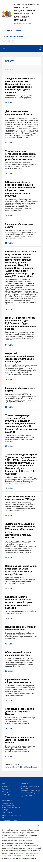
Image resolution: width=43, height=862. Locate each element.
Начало (8, 767)
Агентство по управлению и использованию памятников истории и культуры (11, 805)
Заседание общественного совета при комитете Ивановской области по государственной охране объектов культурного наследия (20, 85)
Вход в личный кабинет (13, 31)
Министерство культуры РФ (11, 816)
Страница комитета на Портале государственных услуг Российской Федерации (30, 789)
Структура (6, 795)
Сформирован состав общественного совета (18, 681)
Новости (24, 783)
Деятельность (27, 796)
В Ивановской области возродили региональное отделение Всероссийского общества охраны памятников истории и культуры (20, 189)
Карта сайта (7, 813)
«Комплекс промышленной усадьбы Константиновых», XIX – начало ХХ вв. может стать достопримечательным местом (20, 530)
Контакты (6, 789)
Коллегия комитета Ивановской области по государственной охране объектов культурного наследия (18, 602)
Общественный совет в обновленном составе (18, 653)
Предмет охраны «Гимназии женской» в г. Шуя (20, 628)
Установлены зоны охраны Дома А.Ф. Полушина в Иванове (20, 711)
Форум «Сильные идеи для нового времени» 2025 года (20, 498)
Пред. (14, 767)
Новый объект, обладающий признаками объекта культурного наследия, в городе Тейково (21, 570)
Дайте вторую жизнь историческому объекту (18, 112)
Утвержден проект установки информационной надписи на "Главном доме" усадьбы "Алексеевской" (20, 155)
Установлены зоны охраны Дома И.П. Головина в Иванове (20, 740)
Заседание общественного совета (20, 225)
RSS (3, 783)
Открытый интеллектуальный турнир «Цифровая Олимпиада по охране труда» (19, 357)
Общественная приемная (13, 36)
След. (28, 767)
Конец (34, 767)
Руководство (7, 792)
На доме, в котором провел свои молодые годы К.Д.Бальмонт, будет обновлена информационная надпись (20, 323)
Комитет (5, 786)
